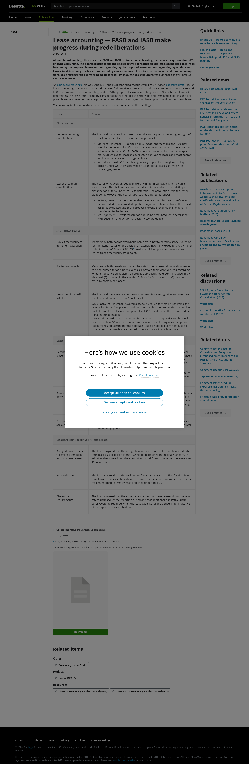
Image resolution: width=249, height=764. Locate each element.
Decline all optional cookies (124, 402)
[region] (124, 382)
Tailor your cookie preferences (124, 412)
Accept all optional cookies (124, 393)
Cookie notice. (148, 375)
